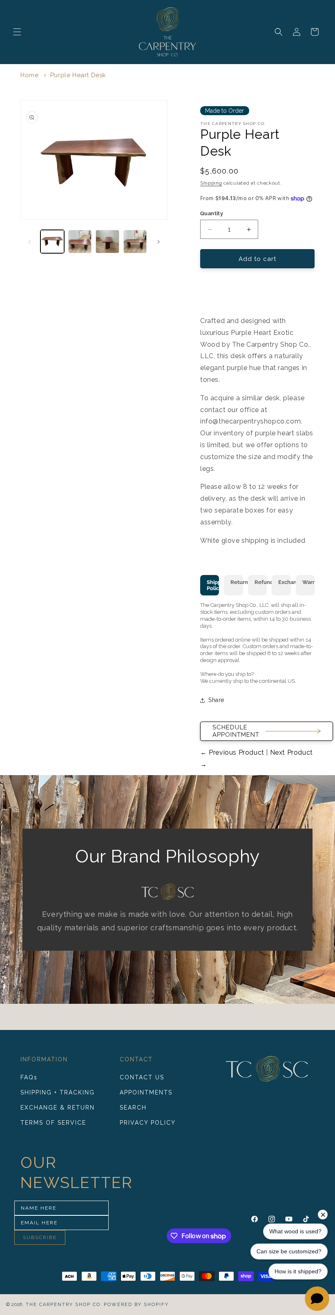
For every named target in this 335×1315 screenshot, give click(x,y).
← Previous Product (233, 752)
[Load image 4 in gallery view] (135, 242)
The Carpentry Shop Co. (64, 1304)
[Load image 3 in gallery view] (107, 242)
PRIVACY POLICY (148, 1122)
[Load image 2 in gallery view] (80, 242)
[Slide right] (159, 242)
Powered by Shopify (136, 1304)
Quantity (211, 213)
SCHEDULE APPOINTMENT (235, 731)
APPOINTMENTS (146, 1092)
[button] (17, 32)
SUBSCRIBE (40, 1237)
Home (29, 75)
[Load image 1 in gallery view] (52, 242)
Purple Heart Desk (78, 75)
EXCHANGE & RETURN (57, 1107)
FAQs (29, 1077)
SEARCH (133, 1107)
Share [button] (216, 700)
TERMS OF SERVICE (53, 1122)
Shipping (211, 183)
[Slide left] (29, 242)
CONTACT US (142, 1077)
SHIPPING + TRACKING (57, 1092)
